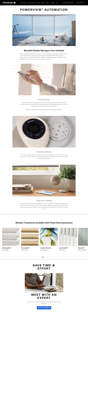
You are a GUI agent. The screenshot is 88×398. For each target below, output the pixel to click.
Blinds (42, 2)
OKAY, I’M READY (44, 307)
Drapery (52, 2)
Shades (38, 2)
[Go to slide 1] (42, 257)
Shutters (47, 2)
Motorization (23, 2)
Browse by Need (32, 2)
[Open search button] (57, 2)
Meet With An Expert (68, 2)
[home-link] (9, 2)
